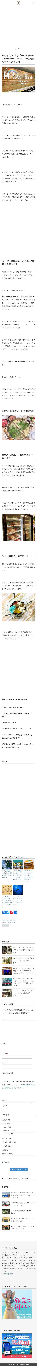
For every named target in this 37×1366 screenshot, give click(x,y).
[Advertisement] (18, 25)
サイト (4, 1063)
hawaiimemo (12, 922)
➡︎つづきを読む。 (8, 1274)
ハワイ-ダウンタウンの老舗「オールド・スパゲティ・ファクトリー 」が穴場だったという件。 (23, 982)
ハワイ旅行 (5, 1146)
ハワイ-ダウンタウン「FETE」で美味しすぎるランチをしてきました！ (24, 949)
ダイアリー (5, 1138)
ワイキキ (5, 925)
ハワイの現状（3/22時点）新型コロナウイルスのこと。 (7, 874)
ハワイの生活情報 (7, 1142)
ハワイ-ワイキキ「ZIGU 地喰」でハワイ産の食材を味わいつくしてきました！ (7, 901)
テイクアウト (7, 1130)
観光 (3, 1150)
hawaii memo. (12, 1364)
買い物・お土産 (7, 1154)
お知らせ (4, 1120)
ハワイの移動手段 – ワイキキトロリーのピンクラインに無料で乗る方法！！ (18, 875)
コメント (6, 1019)
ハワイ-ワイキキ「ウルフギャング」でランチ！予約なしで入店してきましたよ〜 (28, 876)
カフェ (5, 1127)
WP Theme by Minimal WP (23, 1364)
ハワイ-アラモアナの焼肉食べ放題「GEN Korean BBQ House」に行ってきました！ (23, 970)
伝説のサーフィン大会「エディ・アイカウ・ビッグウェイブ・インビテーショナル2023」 (23, 1195)
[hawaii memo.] (18, 2)
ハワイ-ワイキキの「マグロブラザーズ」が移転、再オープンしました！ (17, 900)
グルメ (4, 1124)
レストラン (18, 48)
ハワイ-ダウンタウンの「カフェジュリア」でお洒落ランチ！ (23, 960)
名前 (4, 1043)
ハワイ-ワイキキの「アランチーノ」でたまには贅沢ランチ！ (23, 992)
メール (5, 1053)
